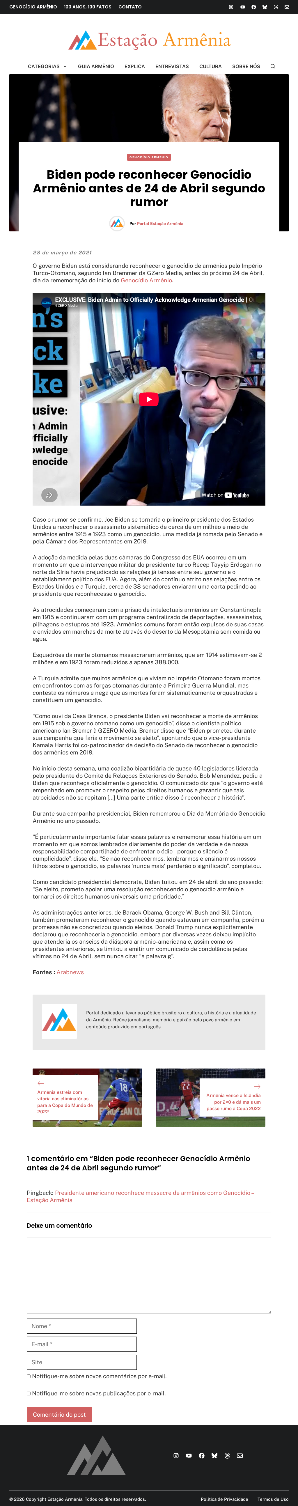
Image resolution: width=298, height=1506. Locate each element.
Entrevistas (172, 66)
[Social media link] (231, 7)
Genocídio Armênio (149, 157)
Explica (135, 66)
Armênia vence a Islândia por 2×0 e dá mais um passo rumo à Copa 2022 (233, 1102)
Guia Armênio (96, 66)
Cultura (210, 66)
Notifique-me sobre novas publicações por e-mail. (99, 1393)
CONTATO (130, 7)
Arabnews (70, 972)
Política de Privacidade (224, 1499)
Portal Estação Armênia (160, 223)
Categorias (44, 66)
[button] (270, 66)
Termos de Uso (273, 1499)
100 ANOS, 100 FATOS (87, 7)
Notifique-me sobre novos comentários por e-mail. (99, 1376)
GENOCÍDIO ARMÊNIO (33, 7)
